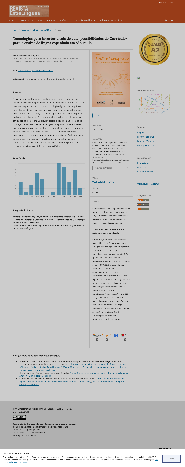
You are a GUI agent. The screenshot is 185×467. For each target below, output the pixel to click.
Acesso (173, 2)
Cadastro (163, 2)
